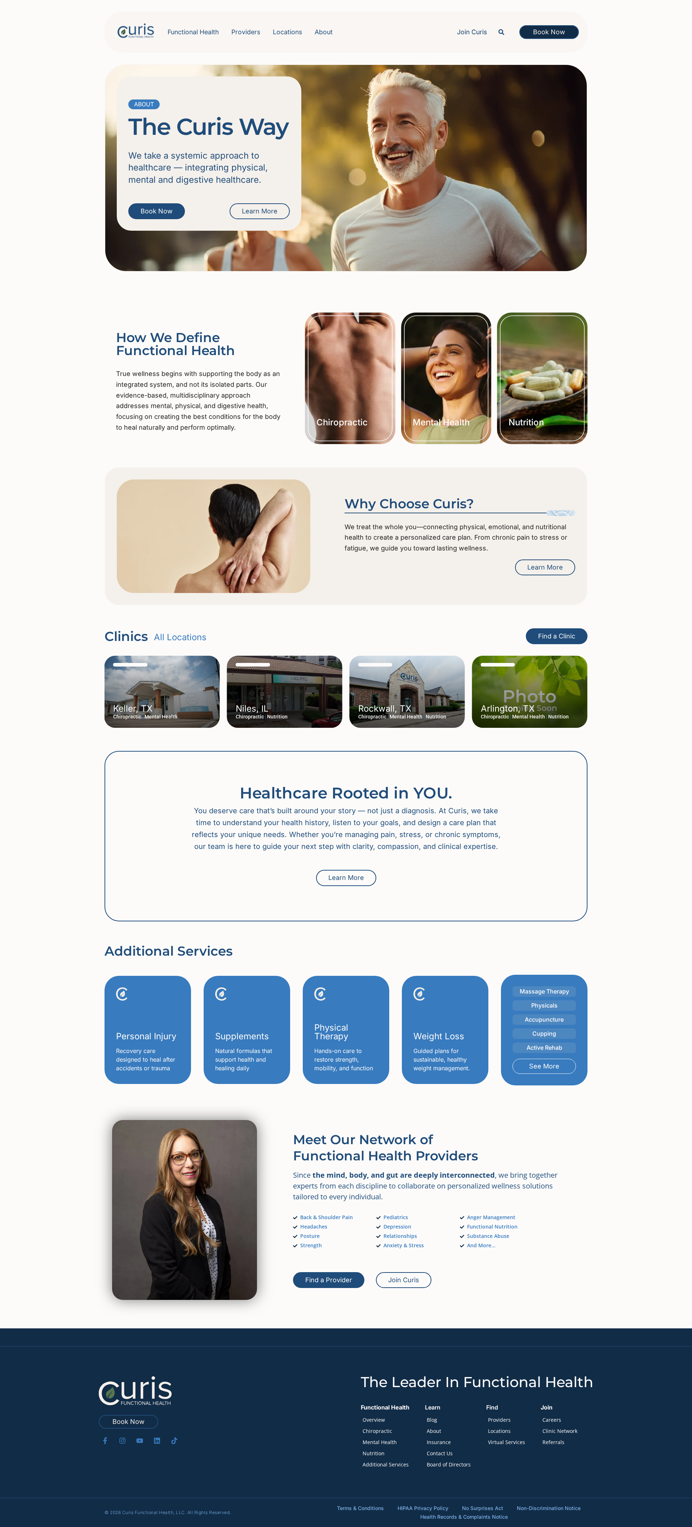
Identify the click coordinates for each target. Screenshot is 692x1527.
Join (547, 1407)
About (324, 32)
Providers (245, 32)
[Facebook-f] (105, 1440)
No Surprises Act (482, 1508)
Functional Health (193, 32)
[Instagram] (122, 1440)
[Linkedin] (157, 1440)
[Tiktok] (174, 1440)
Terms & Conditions (360, 1508)
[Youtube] (139, 1440)
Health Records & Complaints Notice (464, 1517)
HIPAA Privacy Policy (423, 1508)
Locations (287, 32)
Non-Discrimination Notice (549, 1508)
